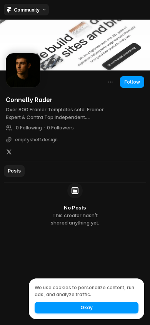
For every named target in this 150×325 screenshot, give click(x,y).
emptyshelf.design (36, 139)
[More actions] (110, 82)
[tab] (14, 171)
